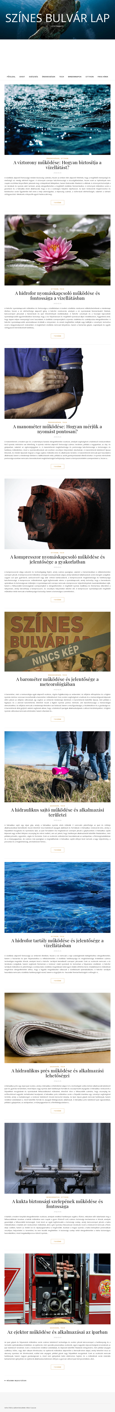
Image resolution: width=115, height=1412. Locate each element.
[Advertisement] (57, 56)
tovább (57, 203)
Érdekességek (48, 76)
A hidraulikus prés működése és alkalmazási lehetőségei (57, 1073)
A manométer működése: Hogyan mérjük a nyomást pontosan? (57, 428)
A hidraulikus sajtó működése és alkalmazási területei (57, 812)
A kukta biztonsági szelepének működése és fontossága (57, 1203)
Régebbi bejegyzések (16, 1381)
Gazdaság (54, 806)
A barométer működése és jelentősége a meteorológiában (57, 681)
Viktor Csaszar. (31, 1408)
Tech (61, 76)
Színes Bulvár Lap (57, 17)
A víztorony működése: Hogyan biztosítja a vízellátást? (57, 164)
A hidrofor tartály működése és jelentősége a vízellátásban (57, 942)
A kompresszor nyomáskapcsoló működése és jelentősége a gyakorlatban (57, 559)
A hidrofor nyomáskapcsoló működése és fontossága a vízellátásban (57, 295)
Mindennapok (75, 76)
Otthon (90, 76)
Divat (22, 76)
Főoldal (11, 76)
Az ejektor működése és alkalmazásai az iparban (57, 1332)
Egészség (33, 76)
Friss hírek (103, 76)
